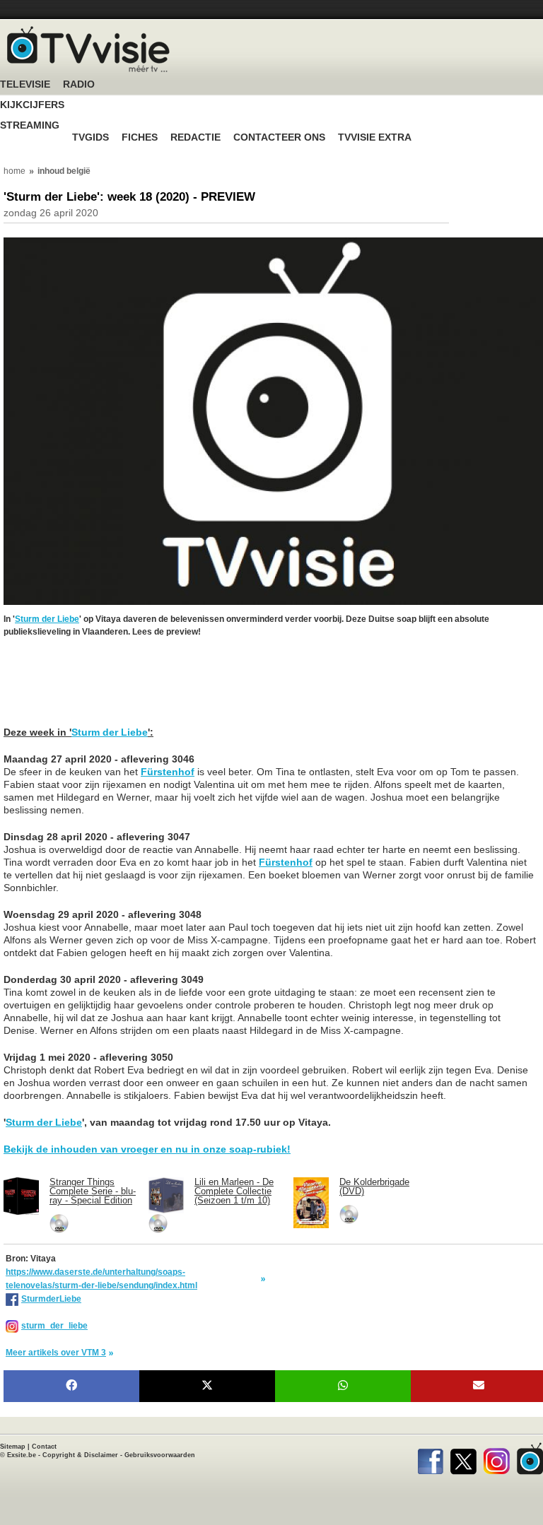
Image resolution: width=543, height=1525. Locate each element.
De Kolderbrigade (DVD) (374, 1186)
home (14, 171)
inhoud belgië (63, 171)
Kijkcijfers (32, 105)
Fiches (140, 137)
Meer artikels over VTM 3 (56, 1353)
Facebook (430, 1458)
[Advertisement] (117, 670)
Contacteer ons (279, 137)
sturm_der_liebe (54, 1326)
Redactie (195, 137)
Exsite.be (21, 1455)
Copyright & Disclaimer (80, 1455)
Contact (44, 1446)
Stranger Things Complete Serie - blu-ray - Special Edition (92, 1191)
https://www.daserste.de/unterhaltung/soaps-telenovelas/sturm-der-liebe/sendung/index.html (101, 1278)
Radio (79, 84)
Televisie (25, 84)
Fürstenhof (167, 771)
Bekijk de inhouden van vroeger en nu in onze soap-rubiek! (147, 1149)
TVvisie (530, 1458)
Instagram (497, 1458)
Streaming (29, 125)
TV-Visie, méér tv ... (88, 49)
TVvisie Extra (374, 137)
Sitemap (12, 1446)
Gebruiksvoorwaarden (159, 1455)
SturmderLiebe (51, 1299)
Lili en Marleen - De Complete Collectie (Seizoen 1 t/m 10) (234, 1191)
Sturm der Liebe (47, 619)
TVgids (90, 137)
